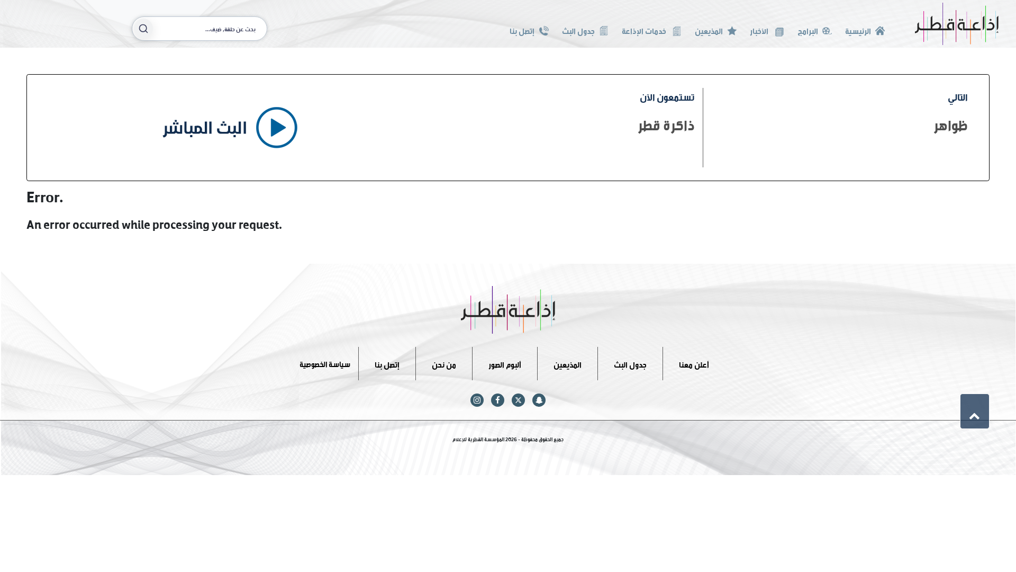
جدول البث (578, 30)
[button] (975, 411)
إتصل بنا (522, 30)
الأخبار (760, 30)
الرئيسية (858, 30)
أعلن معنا (694, 363)
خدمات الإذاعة (645, 30)
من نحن (444, 363)
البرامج (807, 30)
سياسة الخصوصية (325, 363)
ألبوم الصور (504, 363)
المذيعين (709, 30)
